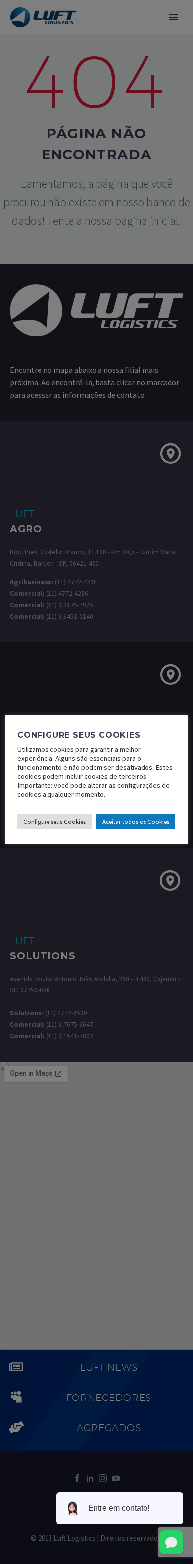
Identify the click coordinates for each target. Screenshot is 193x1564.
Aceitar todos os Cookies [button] (135, 822)
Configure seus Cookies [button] (54, 822)
